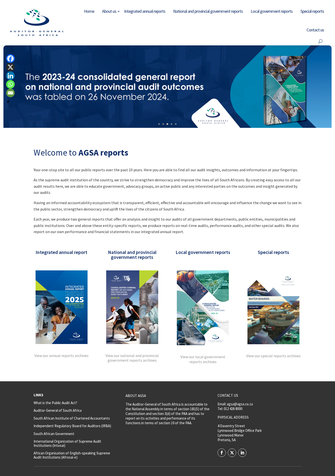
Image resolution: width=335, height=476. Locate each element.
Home (89, 11)
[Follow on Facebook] (222, 453)
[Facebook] (10, 58)
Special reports (312, 11)
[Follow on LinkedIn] (242, 453)
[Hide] (8, 102)
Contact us (315, 30)
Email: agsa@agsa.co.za (235, 404)
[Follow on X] (232, 453)
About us (109, 11)
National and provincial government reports (208, 11)
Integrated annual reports (144, 11)
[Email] (10, 93)
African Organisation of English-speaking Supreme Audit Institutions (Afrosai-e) (72, 455)
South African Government (54, 433)
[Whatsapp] (10, 84)
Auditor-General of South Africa (58, 410)
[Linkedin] (10, 75)
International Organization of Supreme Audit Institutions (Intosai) (67, 443)
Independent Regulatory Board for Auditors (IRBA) (72, 425)
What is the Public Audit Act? (55, 402)
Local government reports (272, 11)
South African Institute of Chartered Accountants (72, 418)
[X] (10, 67)
